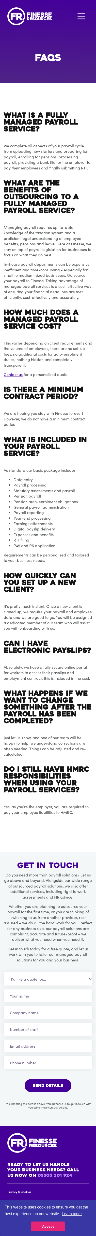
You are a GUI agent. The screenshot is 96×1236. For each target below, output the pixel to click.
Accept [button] (48, 1226)
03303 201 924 (55, 1176)
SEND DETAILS (48, 1086)
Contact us (13, 374)
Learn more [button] (72, 1214)
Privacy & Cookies (19, 1192)
